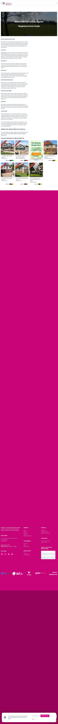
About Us (25, 543)
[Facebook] (2, 554)
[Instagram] (5, 554)
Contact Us (26, 553)
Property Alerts (27, 555)
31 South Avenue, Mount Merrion (49, 156)
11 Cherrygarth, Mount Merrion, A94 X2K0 (20, 156)
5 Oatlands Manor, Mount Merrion (7, 156)
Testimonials (26, 546)
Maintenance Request (45, 533)
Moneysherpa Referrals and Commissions (36, 159)
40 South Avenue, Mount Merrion (7, 179)
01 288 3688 (3, 541)
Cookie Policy (44, 542)
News (25, 545)
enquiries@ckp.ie (4, 539)
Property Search (44, 531)
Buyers (25, 530)
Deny (33, 719)
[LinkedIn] (12, 554)
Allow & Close (45, 715)
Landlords (26, 533)
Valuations (43, 530)
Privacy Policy (35, 715)
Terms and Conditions (45, 541)
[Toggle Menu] (57, 3)
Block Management (28, 535)
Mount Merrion (4, 52)
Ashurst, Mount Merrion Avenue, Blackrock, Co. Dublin (35, 179)
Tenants (25, 534)
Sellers (25, 531)
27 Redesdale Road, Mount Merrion (21, 179)
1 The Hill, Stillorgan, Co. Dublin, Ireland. (9, 538)
